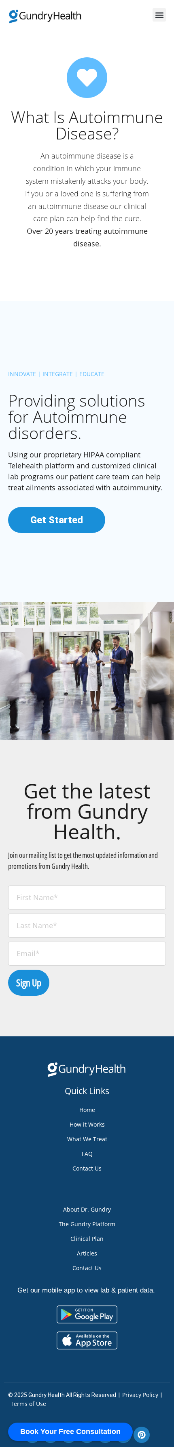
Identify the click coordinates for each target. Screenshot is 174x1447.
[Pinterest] (142, 1435)
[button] (159, 15)
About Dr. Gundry (87, 1209)
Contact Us (87, 1168)
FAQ (87, 1154)
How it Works (87, 1124)
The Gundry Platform (87, 1224)
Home (87, 1110)
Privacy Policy (140, 1395)
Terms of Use (28, 1404)
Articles (87, 1253)
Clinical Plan (87, 1238)
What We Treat (87, 1139)
